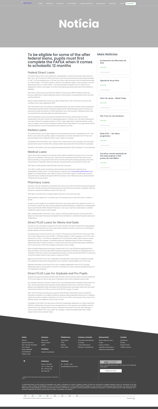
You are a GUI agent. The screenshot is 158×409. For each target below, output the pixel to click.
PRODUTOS (60, 3)
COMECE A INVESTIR (86, 3)
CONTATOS (112, 3)
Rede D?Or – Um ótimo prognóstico (110, 134)
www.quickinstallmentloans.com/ (82, 171)
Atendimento (124, 340)
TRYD (62, 342)
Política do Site (26, 354)
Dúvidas (122, 342)
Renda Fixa (44, 340)
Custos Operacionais (84, 345)
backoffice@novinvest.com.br (69, 366)
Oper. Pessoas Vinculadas (29, 345)
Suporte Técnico (125, 345)
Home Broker (65, 340)
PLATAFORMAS (71, 3)
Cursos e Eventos (104, 345)
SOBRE (40, 3)
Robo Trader (64, 347)
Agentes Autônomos (27, 342)
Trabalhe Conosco (125, 347)
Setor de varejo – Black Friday (113, 98)
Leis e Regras (26, 347)
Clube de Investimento (47, 352)
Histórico (24, 340)
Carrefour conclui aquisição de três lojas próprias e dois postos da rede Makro (113, 155)
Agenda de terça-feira (109, 80)
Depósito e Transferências (85, 347)
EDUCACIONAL (100, 3)
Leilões (43, 345)
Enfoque (63, 345)
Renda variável (45, 342)
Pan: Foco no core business (112, 116)
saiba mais (103, 67)
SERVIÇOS (49, 3)
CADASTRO (130, 3)
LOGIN (122, 3)
